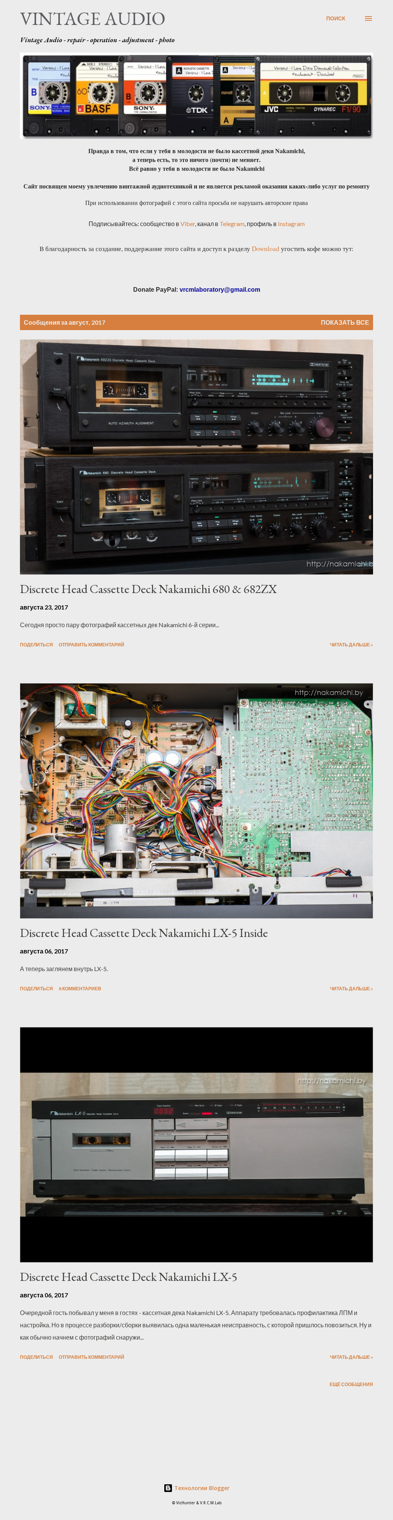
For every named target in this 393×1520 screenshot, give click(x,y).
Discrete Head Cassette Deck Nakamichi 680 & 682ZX (148, 589)
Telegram (232, 223)
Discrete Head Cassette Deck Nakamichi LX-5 (128, 1277)
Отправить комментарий (91, 645)
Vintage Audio (92, 18)
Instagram (291, 223)
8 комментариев (80, 988)
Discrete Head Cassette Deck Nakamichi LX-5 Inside (144, 933)
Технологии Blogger (201, 1488)
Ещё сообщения (351, 1384)
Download (265, 248)
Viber (187, 223)
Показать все (345, 322)
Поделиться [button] (36, 645)
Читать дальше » (351, 645)
